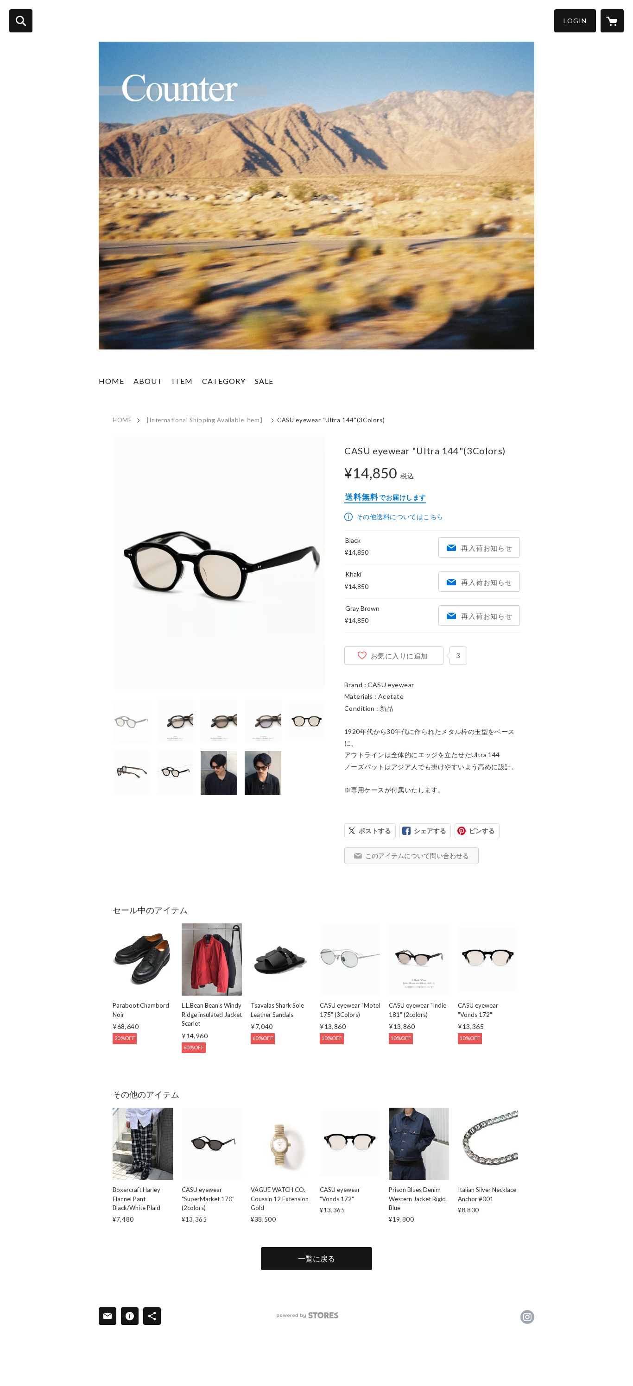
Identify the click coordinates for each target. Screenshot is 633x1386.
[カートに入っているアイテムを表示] (612, 20)
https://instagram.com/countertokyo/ (527, 1317)
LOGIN (575, 21)
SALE (264, 380)
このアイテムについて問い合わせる (417, 855)
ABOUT (148, 380)
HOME (111, 380)
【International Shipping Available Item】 (204, 420)
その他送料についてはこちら (399, 517)
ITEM (182, 380)
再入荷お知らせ (486, 548)
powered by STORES (307, 1315)
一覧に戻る (316, 1258)
